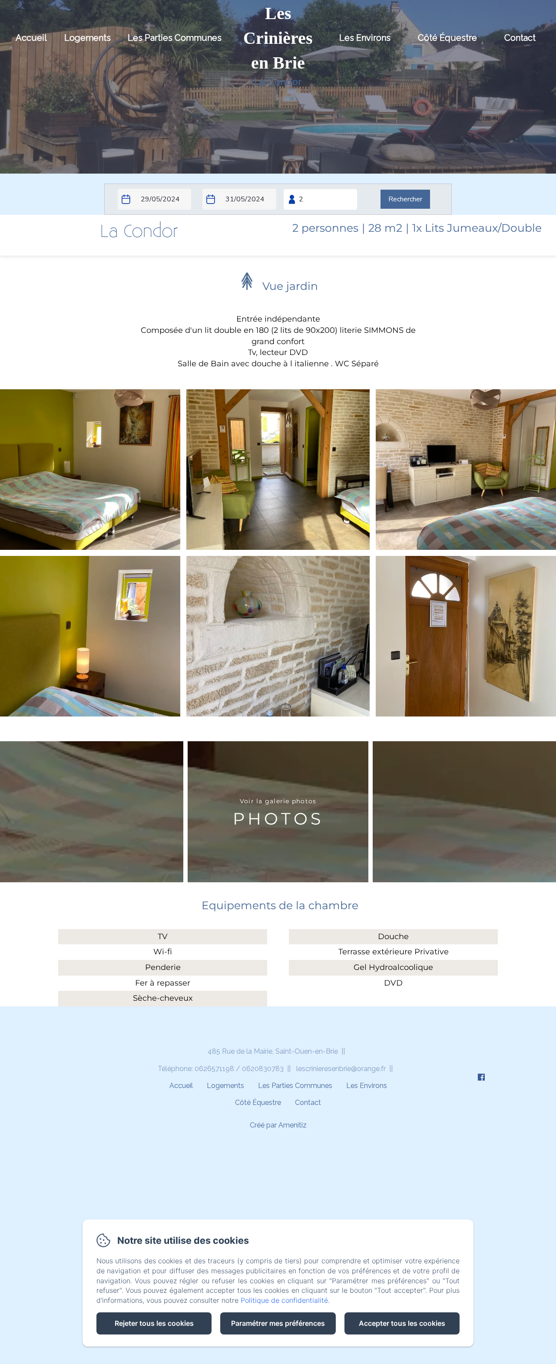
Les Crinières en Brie (278, 37)
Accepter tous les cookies (402, 1323)
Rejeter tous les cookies (154, 1323)
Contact (520, 38)
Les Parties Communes (175, 38)
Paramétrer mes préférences (278, 1323)
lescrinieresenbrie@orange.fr (341, 1069)
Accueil (31, 38)
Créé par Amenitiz (278, 1125)
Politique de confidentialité (284, 1300)
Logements (87, 38)
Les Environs (365, 38)
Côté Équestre (447, 38)
